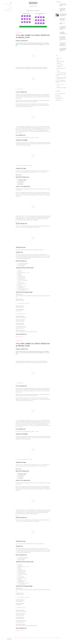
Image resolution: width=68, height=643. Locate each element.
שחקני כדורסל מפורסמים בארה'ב (61, 72)
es (26, 637)
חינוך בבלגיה (58, 71)
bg (17, 637)
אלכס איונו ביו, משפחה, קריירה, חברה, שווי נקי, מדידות (63, 33)
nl (36, 637)
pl (39, 637)
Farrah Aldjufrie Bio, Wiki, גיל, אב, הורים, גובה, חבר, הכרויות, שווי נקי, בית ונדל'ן (63, 38)
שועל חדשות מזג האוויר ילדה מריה (60, 93)
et (58, 637)
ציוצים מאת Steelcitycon (19, 336)
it (27, 637)
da (22, 637)
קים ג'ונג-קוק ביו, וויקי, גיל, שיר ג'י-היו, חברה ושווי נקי (63, 5)
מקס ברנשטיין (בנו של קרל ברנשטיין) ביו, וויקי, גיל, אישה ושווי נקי (63, 15)
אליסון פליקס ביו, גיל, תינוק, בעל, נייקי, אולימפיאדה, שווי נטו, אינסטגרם (63, 28)
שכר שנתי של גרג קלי (58, 100)
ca (28, 637)
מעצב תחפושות (58, 63)
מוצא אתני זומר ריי (59, 66)
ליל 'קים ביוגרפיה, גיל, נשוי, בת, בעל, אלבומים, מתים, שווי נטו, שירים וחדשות (63, 44)
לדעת (33, 26)
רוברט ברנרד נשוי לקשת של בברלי (23, 303)
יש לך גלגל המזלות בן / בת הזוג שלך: (40, 14)
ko (31, 637)
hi (53, 637)
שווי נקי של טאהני (20, 89)
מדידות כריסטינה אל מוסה (59, 98)
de (35, 637)
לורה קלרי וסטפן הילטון (21, 313)
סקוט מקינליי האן (57, 95)
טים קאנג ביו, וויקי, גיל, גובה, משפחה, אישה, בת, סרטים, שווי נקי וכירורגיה (63, 49)
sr (44, 637)
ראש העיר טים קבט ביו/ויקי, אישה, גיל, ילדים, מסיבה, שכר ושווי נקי (63, 10)
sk (45, 637)
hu (18, 637)
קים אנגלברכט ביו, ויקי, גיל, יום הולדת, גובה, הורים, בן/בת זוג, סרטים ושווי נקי (60, 81)
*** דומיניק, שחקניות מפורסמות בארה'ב (60, 69)
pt (40, 637)
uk (15, 637)
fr (52, 637)
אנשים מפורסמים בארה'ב (19, 32)
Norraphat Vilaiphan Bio (60, 84)
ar (14, 637)
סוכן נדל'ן (10, 5)
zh (30, 637)
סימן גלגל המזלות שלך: (26, 13)
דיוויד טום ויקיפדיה (59, 58)
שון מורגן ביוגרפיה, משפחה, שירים (61, 87)
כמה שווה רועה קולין (58, 96)
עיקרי (11, 2)
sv (57, 637)
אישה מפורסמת (9, 8)
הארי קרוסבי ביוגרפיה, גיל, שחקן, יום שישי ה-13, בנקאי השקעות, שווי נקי (61, 78)
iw (23, 637)
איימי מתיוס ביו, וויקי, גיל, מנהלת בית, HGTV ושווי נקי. (63, 19)
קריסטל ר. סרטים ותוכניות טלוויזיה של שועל (24, 165)
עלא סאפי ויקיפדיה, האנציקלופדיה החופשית (60, 75)
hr (54, 637)
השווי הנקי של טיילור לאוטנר (60, 61)
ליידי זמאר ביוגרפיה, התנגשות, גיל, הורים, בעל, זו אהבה (7, 10)
